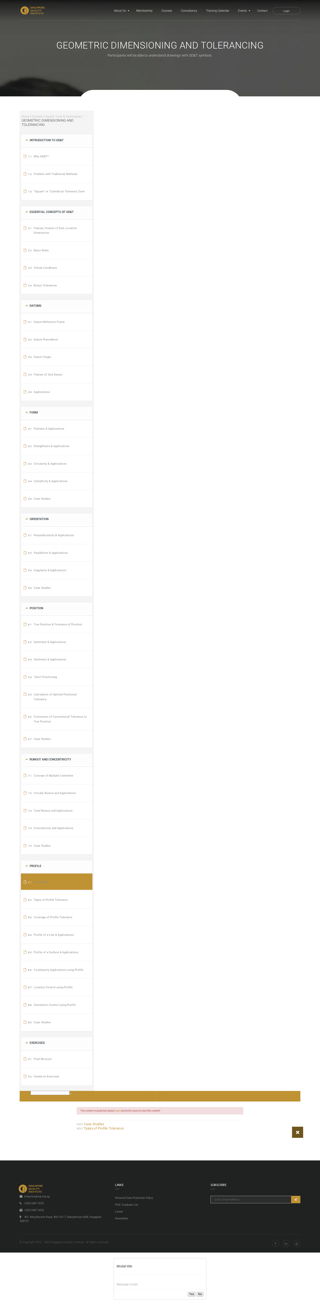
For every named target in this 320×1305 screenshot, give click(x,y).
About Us (120, 10)
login (117, 1110)
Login (286, 10)
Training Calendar (217, 10)
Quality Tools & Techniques (63, 116)
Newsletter (121, 1218)
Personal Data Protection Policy (134, 1198)
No (200, 1294)
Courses (166, 10)
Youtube (296, 1243)
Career (119, 1211)
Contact (262, 10)
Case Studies (94, 1124)
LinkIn (286, 1243)
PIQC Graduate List (126, 1204)
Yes (191, 1294)
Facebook (275, 1243)
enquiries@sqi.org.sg (37, 1196)
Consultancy (189, 10)
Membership (144, 10)
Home (25, 116)
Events (242, 10)
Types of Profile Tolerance (104, 1128)
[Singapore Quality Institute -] (33, 10)
